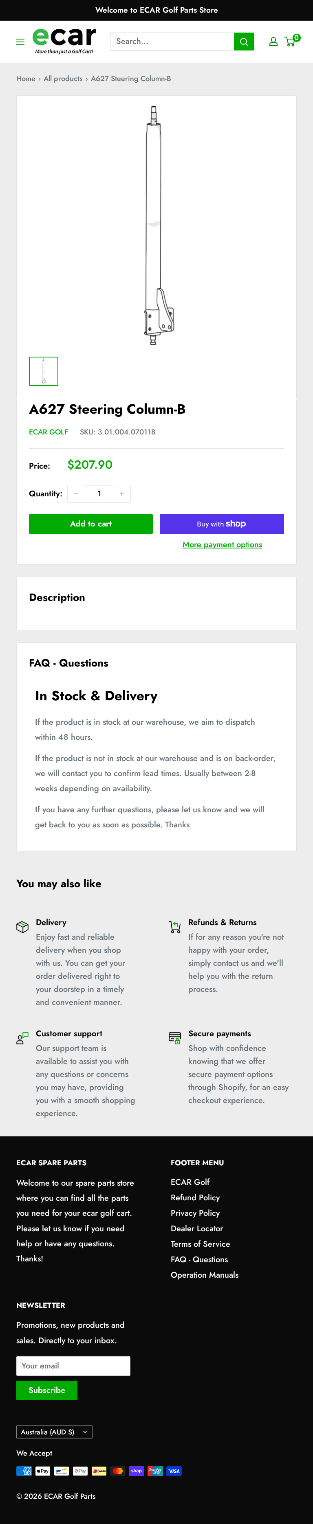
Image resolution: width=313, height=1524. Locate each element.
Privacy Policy (195, 1213)
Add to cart (91, 524)
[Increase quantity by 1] (121, 493)
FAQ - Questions (199, 1259)
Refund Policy (195, 1198)
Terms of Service (200, 1244)
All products (63, 78)
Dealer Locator (197, 1229)
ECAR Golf (48, 432)
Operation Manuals (204, 1275)
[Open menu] (20, 42)
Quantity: (45, 494)
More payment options (222, 544)
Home (25, 78)
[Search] (244, 41)
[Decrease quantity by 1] (76, 493)
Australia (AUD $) (47, 1432)
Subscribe (47, 1390)
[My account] (273, 41)
